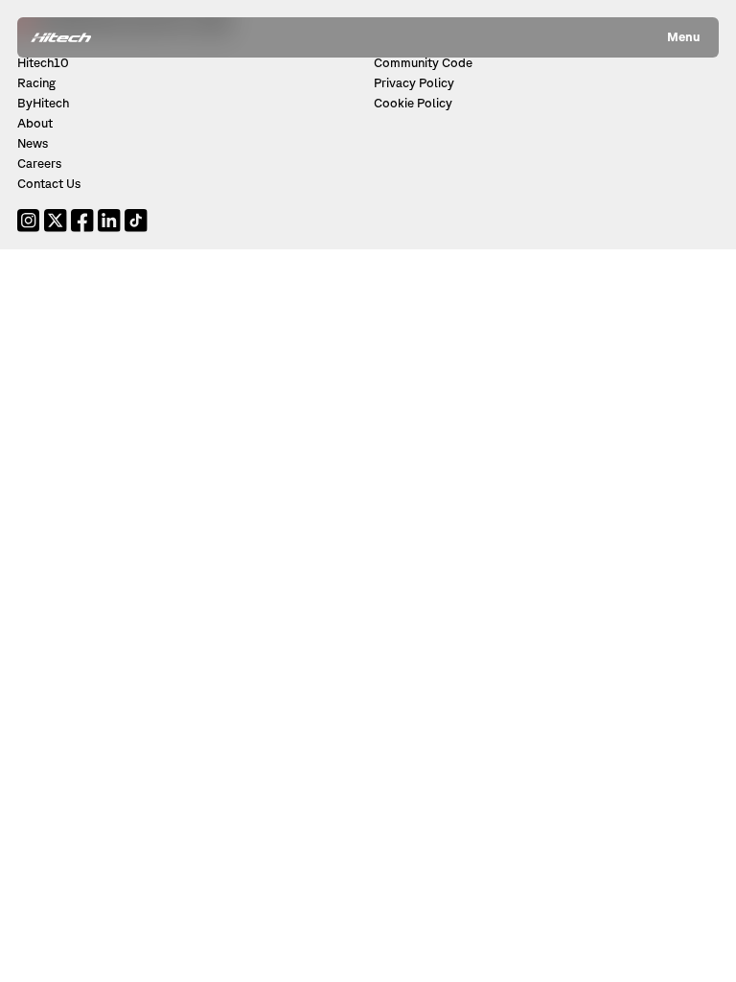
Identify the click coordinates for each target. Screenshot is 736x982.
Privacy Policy (414, 83)
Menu (683, 37)
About (35, 123)
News (32, 143)
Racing (36, 83)
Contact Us (48, 183)
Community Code (423, 63)
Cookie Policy (413, 103)
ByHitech (43, 103)
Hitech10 (43, 63)
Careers (39, 163)
